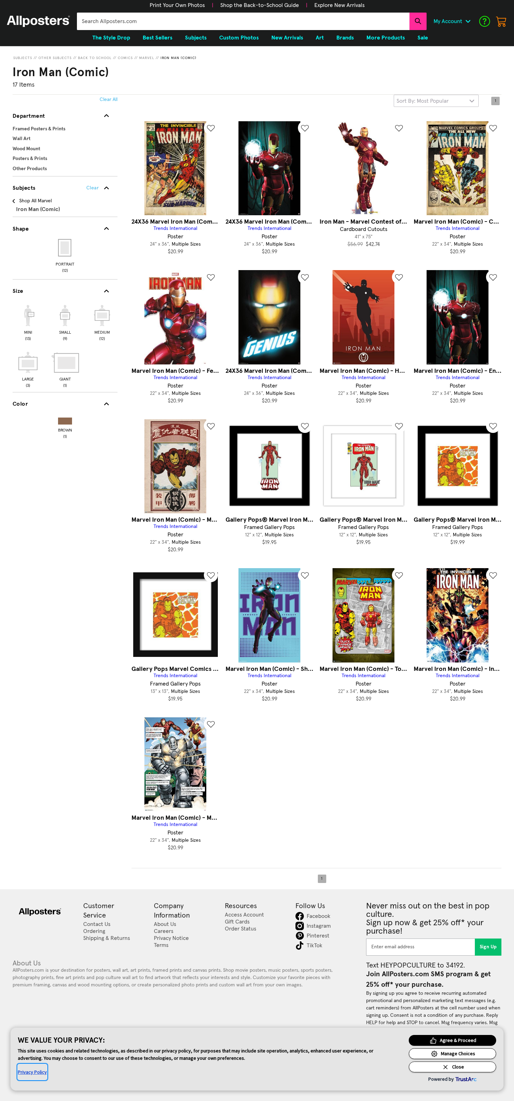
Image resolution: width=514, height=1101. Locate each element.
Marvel (146, 58)
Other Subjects (55, 58)
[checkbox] (28, 322)
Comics (125, 58)
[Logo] (38, 21)
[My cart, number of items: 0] (501, 21)
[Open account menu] (467, 21)
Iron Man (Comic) (178, 58)
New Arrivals (287, 38)
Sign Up (488, 946)
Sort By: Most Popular (423, 101)
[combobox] (243, 21)
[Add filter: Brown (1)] (65, 419)
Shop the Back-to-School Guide (259, 5)
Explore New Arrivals (339, 5)
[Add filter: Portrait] (65, 247)
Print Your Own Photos (177, 5)
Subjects (22, 58)
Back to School (95, 58)
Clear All (108, 99)
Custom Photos (239, 38)
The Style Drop (111, 38)
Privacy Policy (32, 1072)
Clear (92, 188)
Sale (422, 38)
